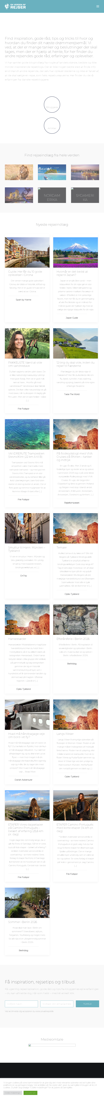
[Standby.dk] (52, 1048)
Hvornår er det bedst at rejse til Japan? (72, 273)
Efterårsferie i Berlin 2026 (73, 638)
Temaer (62, 547)
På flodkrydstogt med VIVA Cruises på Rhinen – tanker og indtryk (74, 457)
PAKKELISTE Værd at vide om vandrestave (25, 364)
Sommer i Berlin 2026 (22, 922)
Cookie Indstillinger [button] (13, 1093)
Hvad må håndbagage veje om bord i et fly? (26, 735)
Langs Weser (65, 733)
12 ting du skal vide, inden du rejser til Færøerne (76, 364)
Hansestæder (17, 638)
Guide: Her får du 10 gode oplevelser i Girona (25, 273)
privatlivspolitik (47, 1011)
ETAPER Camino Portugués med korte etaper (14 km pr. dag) (75, 828)
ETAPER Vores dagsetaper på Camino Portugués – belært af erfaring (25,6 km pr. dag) (25, 829)
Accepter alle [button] (30, 1093)
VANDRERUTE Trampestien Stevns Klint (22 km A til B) (26, 455)
